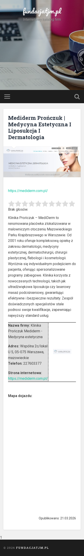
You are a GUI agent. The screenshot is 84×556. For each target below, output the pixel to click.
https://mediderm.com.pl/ (28, 191)
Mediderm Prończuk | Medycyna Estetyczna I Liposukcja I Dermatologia (39, 127)
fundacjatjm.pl (42, 10)
